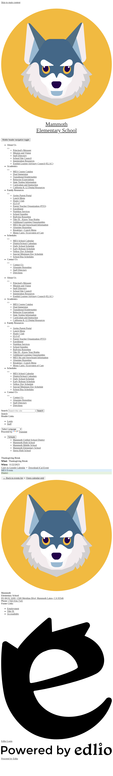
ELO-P (16, 203)
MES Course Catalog (23, 171)
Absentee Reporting (22, 227)
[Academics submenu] (8, 169)
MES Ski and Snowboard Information (30, 225)
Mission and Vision (22, 153)
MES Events (7, 470)
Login (10, 421)
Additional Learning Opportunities (29, 222)
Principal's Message (22, 150)
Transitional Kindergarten (25, 177)
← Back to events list (13, 478)
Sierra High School (22, 450)
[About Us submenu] (8, 148)
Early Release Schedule (24, 248)
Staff (9, 424)
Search (4, 410)
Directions (18, 272)
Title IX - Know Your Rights (26, 219)
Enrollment (18, 209)
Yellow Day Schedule (23, 251)
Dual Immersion (20, 174)
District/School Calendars (25, 243)
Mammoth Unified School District (29, 440)
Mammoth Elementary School (27, 448)
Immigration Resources (23, 161)
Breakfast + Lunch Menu (24, 230)
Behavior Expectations (23, 179)
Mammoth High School (24, 442)
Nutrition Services (21, 211)
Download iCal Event (38, 467)
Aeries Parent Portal (22, 195)
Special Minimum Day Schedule (28, 254)
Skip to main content (10, 2)
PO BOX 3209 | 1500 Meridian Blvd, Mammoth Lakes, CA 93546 (32, 598)
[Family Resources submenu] (8, 193)
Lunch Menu (19, 198)
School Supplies (20, 214)
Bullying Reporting (22, 217)
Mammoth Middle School (25, 445)
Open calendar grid (35, 478)
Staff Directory (20, 155)
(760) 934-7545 (15, 601)
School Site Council (22, 158)
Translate (23, 432)
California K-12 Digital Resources (29, 187)
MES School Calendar (23, 240)
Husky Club (18, 201)
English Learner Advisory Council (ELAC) (33, 163)
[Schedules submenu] (8, 238)
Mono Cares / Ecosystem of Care (28, 233)
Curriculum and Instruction (25, 185)
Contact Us (18, 264)
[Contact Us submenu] (8, 262)
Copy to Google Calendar (13, 467)
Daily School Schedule (23, 246)
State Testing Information (24, 182)
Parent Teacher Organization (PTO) (29, 206)
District (4, 473)
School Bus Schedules (23, 256)
